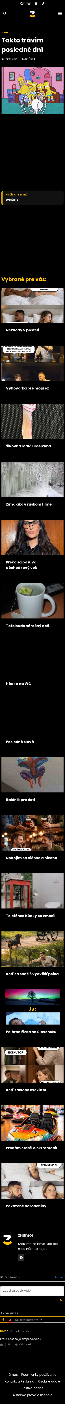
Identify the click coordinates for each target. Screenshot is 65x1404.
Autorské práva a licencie (32, 1395)
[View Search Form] (3, 13)
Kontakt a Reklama (19, 1381)
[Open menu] (60, 13)
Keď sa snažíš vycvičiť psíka (32, 973)
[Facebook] (22, 3)
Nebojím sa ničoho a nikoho (31, 857)
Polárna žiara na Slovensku (31, 1031)
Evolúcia (12, 200)
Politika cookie (33, 1388)
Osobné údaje (49, 1381)
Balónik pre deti (20, 799)
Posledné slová (20, 741)
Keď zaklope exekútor (26, 1089)
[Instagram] (29, 3)
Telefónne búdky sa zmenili (31, 915)
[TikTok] (43, 3)
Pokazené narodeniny (26, 1206)
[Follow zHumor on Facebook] (21, 1257)
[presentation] (32, 305)
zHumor (13, 59)
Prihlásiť (59, 1277)
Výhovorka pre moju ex (27, 388)
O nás (13, 1374)
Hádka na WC (18, 683)
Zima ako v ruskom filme (29, 504)
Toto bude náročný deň (27, 625)
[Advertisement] (32, 240)
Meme (4, 32)
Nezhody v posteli (22, 330)
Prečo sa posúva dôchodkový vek (21, 565)
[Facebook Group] (36, 3)
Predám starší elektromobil (31, 1147)
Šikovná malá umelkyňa (28, 446)
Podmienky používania (39, 1374)
